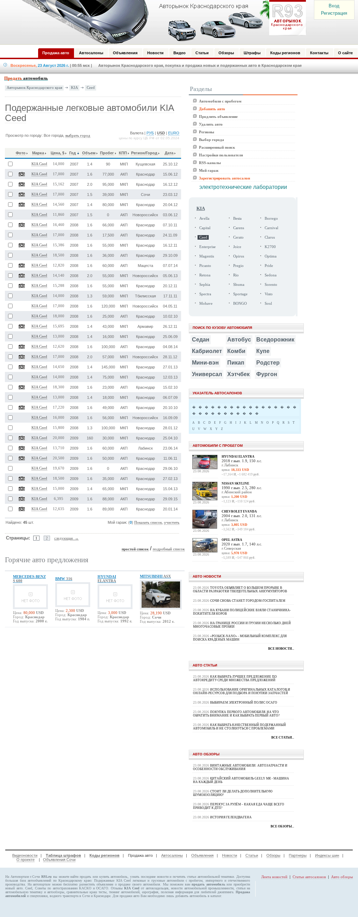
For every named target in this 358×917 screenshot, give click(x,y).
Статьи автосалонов (309, 877)
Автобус (239, 340)
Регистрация (334, 13)
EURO (173, 133)
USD (161, 133)
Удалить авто (211, 124)
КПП (123, 153)
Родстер (268, 363)
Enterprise (207, 247)
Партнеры (298, 855)
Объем (88, 153)
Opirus (238, 256)
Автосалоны (172, 855)
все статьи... (282, 737)
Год (72, 153)
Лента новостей (274, 877)
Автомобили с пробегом (220, 101)
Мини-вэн (205, 363)
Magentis (206, 256)
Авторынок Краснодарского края (34, 88)
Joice (237, 247)
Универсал (207, 374)
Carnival (271, 228)
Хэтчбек (238, 374)
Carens (238, 228)
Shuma (238, 285)
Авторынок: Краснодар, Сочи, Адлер (161, 22)
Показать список (148, 522)
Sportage (240, 294)
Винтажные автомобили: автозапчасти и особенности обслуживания (240, 767)
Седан (200, 340)
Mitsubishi (155, 576)
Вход (334, 5)
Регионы (206, 132)
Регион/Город (144, 153)
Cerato (238, 237)
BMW (63, 579)
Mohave (206, 303)
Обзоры (273, 855)
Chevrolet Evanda (239, 511)
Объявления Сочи (59, 860)
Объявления (202, 855)
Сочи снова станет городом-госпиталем (247, 600)
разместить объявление (96, 884)
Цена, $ (57, 153)
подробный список (169, 549)
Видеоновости (24, 855)
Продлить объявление (218, 116)
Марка (38, 153)
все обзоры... (282, 826)
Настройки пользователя (221, 155)
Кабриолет (207, 351)
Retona (204, 275)
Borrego (271, 218)
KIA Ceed (39, 164)
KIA (74, 87)
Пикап (235, 363)
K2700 (270, 247)
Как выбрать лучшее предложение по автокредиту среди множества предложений (235, 678)
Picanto (205, 266)
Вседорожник (275, 340)
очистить (171, 522)
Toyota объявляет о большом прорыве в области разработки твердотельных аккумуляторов (240, 589)
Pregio (238, 266)
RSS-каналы (210, 163)
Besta (237, 218)
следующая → (66, 538)
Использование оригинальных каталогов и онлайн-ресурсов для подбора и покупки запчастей (241, 691)
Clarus (270, 237)
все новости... (281, 648)
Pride (269, 266)
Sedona (271, 275)
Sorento (271, 285)
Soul (268, 303)
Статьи (251, 855)
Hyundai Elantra (238, 456)
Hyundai (107, 578)
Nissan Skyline (235, 483)
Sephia (204, 285)
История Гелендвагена (231, 817)
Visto (269, 294)
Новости (229, 855)
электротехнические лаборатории (243, 187)
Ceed (91, 87)
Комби (236, 351)
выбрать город (77, 135)
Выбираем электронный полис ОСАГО (243, 702)
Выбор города (211, 139)
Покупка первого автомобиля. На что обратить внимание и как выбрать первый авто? (236, 713)
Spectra (205, 294)
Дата (169, 153)
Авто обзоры (342, 877)
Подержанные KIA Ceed (112, 880)
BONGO (240, 303)
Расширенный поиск (217, 147)
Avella (204, 218)
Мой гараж (209, 170)
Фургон (266, 374)
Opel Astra (232, 540)
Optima (271, 256)
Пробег (107, 153)
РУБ (150, 133)
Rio (236, 275)
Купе (263, 351)
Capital (204, 228)
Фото (21, 153)
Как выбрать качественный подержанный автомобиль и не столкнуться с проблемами (239, 726)
